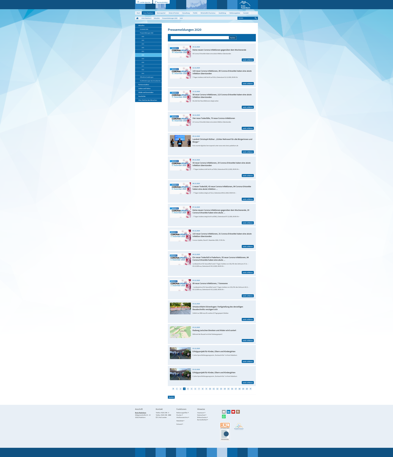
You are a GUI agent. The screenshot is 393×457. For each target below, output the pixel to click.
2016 (143, 69)
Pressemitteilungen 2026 (169, 18)
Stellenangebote (234, 13)
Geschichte (142, 96)
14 (225, 389)
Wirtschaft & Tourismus (208, 13)
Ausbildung (222, 13)
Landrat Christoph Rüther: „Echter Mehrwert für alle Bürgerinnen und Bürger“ (222, 140)
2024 (143, 40)
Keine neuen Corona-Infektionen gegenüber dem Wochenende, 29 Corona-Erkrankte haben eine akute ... (221, 211)
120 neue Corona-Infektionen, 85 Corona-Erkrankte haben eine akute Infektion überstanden (222, 72)
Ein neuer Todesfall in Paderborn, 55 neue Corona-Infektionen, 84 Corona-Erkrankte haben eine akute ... (221, 258)
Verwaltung (186, 13)
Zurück (171, 397)
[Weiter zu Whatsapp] (239, 416)
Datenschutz (201, 415)
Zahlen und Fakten (144, 88)
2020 (181, 18)
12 (217, 389)
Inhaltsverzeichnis (182, 417)
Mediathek (179, 421)
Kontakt (245, 13)
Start (138, 13)
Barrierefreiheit (162, 2)
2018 (143, 62)
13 (221, 389)
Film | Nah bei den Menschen (147, 100)
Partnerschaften (143, 85)
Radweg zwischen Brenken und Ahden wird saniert (214, 330)
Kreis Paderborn (148, 13)
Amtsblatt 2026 (144, 29)
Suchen (232, 38)
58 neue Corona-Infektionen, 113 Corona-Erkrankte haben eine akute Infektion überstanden (222, 95)
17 (236, 389)
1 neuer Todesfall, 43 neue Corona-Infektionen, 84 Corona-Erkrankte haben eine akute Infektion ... (222, 187)
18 (239, 389)
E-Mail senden (162, 417)
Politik (195, 13)
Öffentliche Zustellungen (146, 77)
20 (247, 389)
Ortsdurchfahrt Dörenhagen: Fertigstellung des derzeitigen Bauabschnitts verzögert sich (218, 308)
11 (214, 389)
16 (232, 389)
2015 (143, 73)
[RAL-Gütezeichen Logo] (225, 431)
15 (228, 389)
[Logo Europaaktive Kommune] (239, 426)
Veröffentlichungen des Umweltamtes (150, 81)
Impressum (200, 413)
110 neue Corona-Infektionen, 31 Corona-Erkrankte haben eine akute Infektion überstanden (222, 235)
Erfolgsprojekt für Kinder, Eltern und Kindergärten (214, 351)
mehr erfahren (248, 60)
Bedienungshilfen (181, 413)
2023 (143, 44)
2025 (143, 36)
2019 (143, 58)
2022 (143, 47)
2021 (143, 51)
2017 (143, 66)
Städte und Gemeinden (145, 92)
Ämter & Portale (174, 13)
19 (243, 389)
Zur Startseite (137, 18)
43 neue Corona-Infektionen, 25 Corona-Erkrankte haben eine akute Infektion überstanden (222, 164)
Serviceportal (161, 13)
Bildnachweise (202, 417)
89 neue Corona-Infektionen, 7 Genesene (210, 283)
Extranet (179, 424)
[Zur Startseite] (247, 4)
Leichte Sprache (145, 2)
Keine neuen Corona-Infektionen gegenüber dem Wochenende (219, 50)
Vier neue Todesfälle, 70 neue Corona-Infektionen (214, 118)
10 (210, 389)
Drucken (179, 415)
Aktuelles (157, 18)
